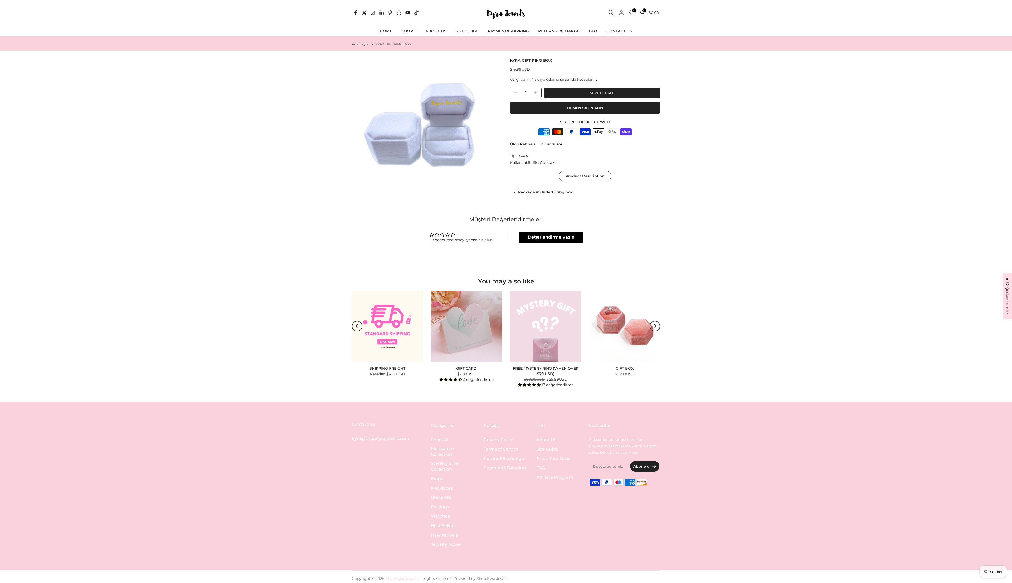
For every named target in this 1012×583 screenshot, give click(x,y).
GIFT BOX (625, 368)
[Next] (655, 326)
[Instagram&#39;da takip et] (373, 13)
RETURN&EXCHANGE (559, 31)
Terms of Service (501, 449)
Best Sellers (443, 525)
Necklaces (442, 488)
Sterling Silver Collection (445, 466)
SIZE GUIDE (467, 31)
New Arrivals (444, 535)
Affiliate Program (554, 477)
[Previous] (357, 326)
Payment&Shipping (505, 468)
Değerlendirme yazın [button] (551, 237)
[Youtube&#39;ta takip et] (407, 13)
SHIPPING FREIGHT (387, 368)
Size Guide (547, 449)
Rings (437, 478)
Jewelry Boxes (446, 544)
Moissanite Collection (442, 451)
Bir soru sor (551, 144)
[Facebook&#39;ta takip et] (355, 13)
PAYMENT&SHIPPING (508, 31)
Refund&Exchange (504, 458)
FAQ (593, 31)
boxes (522, 155)
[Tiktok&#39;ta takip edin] (416, 13)
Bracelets (441, 497)
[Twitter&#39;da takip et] (364, 13)
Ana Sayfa (360, 44)
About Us (546, 439)
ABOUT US (435, 31)
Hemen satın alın (585, 108)
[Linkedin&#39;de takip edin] (381, 13)
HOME (386, 31)
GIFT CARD (466, 368)
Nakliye (538, 79)
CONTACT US (619, 31)
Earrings (440, 506)
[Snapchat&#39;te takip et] (399, 13)
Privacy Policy (498, 439)
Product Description (585, 176)
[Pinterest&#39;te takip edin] (390, 13)
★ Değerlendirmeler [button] (1007, 296)
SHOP (407, 31)
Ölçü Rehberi (522, 144)
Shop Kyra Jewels (492, 578)
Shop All (439, 439)
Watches (440, 516)
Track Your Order (554, 458)
